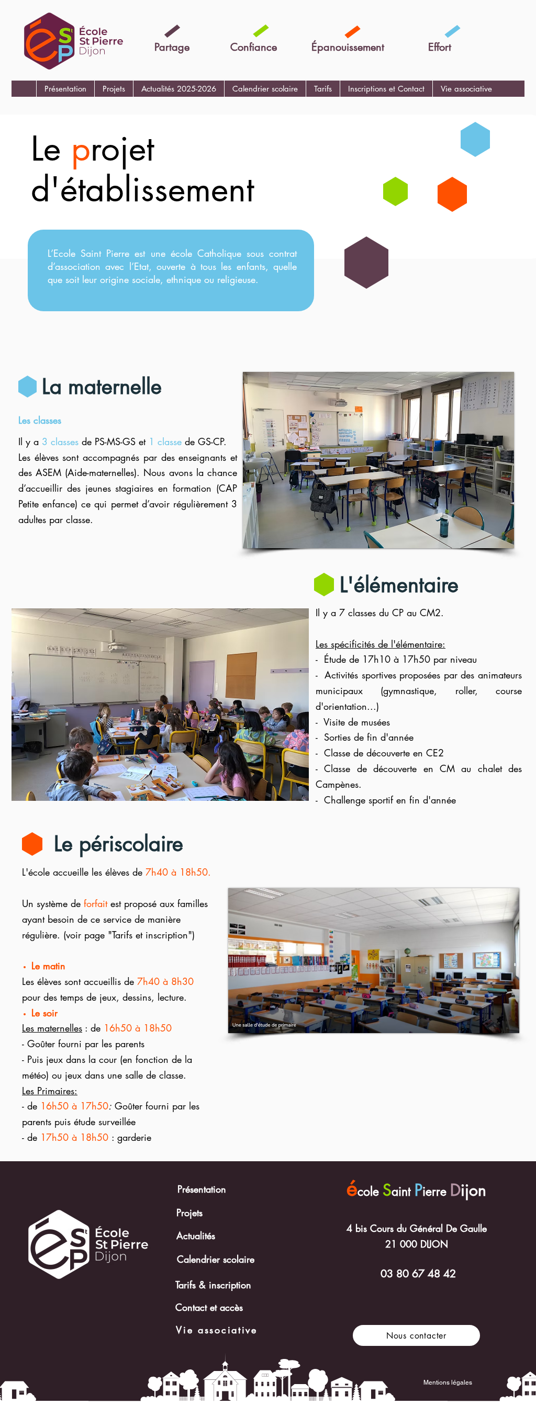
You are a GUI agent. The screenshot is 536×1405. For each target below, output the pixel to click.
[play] (492, 539)
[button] (113, 89)
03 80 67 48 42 (418, 1274)
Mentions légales (447, 1382)
